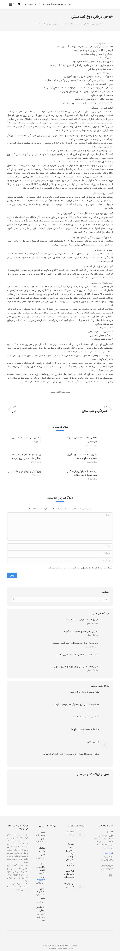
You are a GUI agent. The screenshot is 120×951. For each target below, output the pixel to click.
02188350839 (107, 860)
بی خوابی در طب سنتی (69, 885)
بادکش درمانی (93, 741)
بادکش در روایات (70, 833)
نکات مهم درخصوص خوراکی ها (86, 716)
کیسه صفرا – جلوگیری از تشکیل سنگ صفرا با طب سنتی (82, 473)
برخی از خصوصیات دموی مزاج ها (85, 729)
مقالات (52, 392)
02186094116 (33, 4)
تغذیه (58, 392)
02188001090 (108, 857)
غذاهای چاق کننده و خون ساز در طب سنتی (81, 439)
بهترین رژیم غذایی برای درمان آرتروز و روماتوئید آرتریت (76, 704)
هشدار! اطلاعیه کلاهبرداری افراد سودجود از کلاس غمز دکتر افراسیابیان (70, 754)
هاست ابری (51, 948)
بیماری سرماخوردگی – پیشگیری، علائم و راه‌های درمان (81, 456)
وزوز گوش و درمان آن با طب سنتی (24, 471)
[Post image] (108, 442)
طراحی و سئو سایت (65, 948)
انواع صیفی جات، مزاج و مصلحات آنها (69, 874)
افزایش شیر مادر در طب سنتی (26, 438)
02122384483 (107, 866)
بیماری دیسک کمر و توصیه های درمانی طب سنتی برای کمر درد (26, 456)
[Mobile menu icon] (10, 4)
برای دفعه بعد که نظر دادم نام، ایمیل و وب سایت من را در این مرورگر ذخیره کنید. (79, 567)
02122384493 (107, 869)
